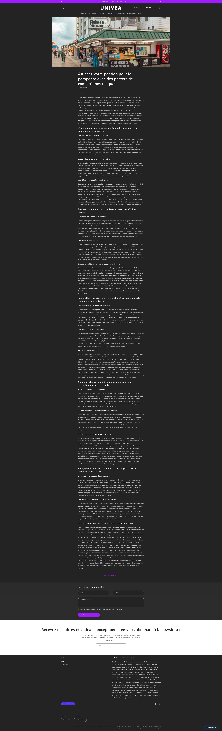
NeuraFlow (100, 726)
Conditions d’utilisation (155, 726)
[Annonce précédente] (61, 1)
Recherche (64, 658)
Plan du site (64, 664)
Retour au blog (112, 575)
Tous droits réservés (109, 726)
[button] (63, 8)
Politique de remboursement (124, 726)
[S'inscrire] (125, 645)
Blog (62, 661)
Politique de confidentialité (140, 726)
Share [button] (81, 93)
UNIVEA (80, 726)
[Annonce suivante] (160, 1)
